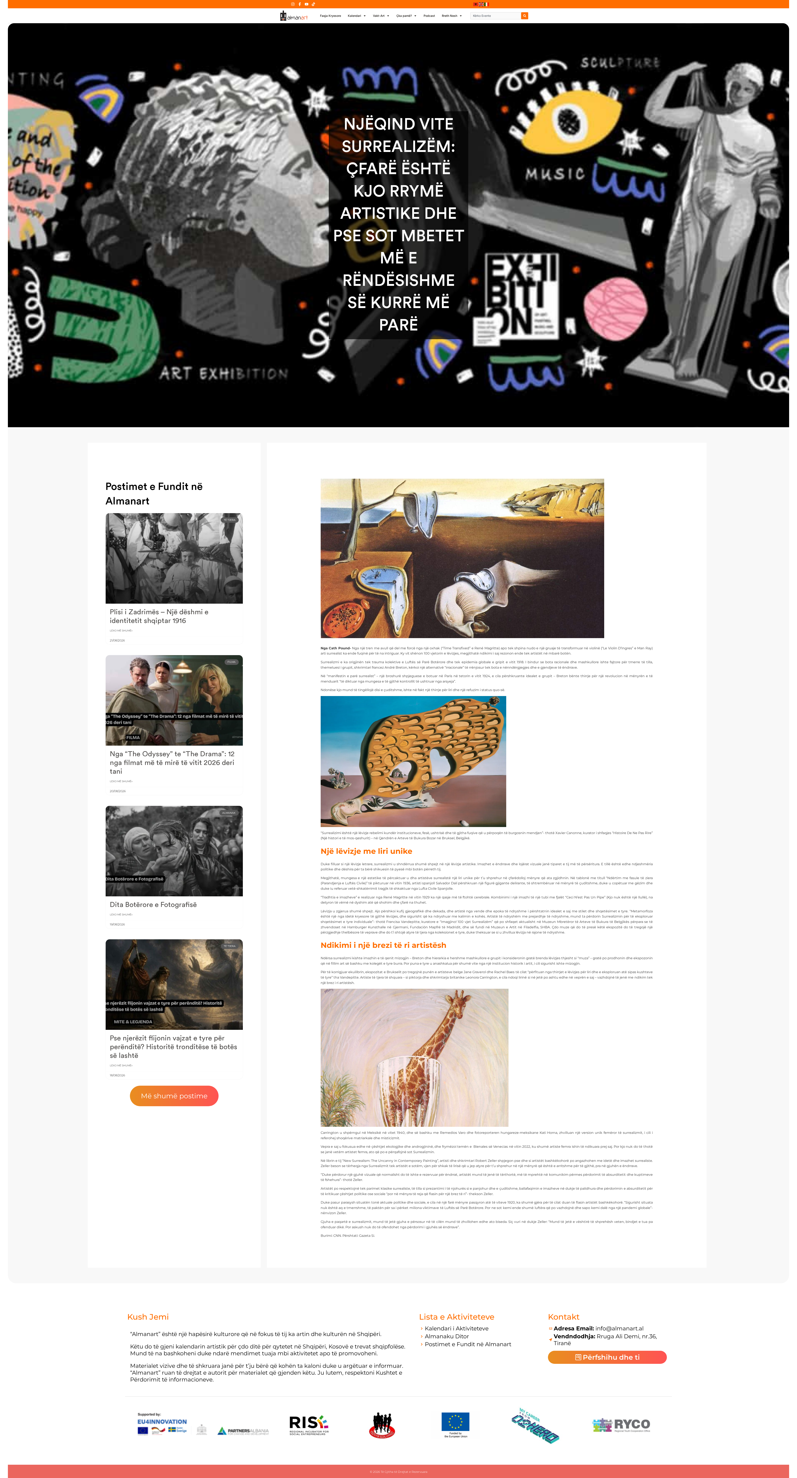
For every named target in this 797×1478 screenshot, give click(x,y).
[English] (481, 4)
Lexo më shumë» (121, 630)
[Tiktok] (313, 4)
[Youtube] (306, 4)
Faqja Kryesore (330, 15)
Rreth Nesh (449, 15)
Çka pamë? (404, 15)
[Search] (524, 15)
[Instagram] (293, 4)
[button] (174, 1096)
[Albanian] (476, 4)
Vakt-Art (379, 15)
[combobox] (495, 15)
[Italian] (486, 4)
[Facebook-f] (300, 4)
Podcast (429, 15)
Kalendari (354, 15)
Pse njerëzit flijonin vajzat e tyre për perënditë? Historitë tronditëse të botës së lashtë (173, 1047)
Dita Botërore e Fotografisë (153, 904)
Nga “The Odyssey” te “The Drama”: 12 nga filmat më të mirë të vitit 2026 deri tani (172, 762)
